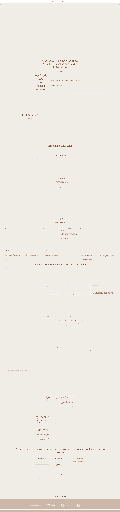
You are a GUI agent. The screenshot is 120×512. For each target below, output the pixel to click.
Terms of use (78, 504)
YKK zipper (58, 458)
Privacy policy (78, 505)
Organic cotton (41, 458)
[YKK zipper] (52, 459)
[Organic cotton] (34, 459)
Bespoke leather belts (60, 145)
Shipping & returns (78, 506)
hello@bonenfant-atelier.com (65, 505)
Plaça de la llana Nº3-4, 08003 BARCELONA (52, 504)
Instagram (62, 506)
